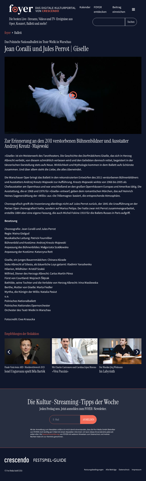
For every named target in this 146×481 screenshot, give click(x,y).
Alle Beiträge (111, 469)
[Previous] (9, 352)
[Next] (137, 352)
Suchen (130, 22)
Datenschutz (124, 469)
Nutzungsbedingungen (94, 469)
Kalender (85, 7)
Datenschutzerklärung (50, 434)
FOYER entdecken (100, 9)
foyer (8, 32)
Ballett (18, 32)
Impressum (136, 469)
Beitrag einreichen (118, 9)
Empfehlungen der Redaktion (22, 333)
